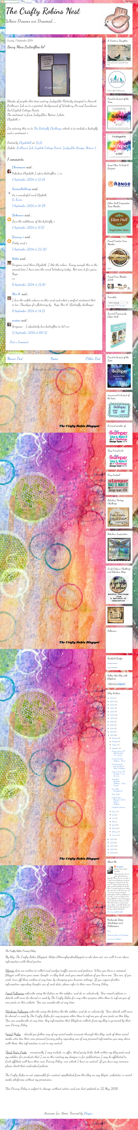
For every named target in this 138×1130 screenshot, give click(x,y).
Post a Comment (19, 342)
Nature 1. (91, 148)
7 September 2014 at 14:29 (28, 206)
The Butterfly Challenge (48, 128)
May (113, 822)
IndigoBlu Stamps (73, 148)
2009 (112, 853)
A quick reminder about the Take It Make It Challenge (118, 766)
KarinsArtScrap (21, 189)
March (114, 828)
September (115, 748)
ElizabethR (119, 867)
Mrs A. (16, 294)
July (113, 815)
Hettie (15, 259)
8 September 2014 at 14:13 (28, 311)
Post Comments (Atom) (62, 369)
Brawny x (18, 237)
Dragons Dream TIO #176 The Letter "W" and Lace (118, 753)
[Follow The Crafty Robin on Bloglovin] (116, 685)
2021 (112, 712)
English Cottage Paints (48, 148)
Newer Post (15, 358)
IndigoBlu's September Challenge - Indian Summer (119, 782)
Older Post (93, 358)
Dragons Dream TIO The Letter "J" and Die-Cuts (118, 774)
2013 (112, 839)
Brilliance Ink (25, 148)
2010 (112, 849)
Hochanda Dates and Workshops (117, 935)
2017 (112, 725)
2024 (112, 701)
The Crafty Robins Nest (42, 11)
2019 (112, 718)
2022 (112, 708)
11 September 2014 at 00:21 (29, 333)
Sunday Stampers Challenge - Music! (118, 760)
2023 (112, 705)
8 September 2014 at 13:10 (28, 285)
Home (54, 358)
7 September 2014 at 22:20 (29, 249)
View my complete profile (115, 912)
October (114, 745)
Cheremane (18, 167)
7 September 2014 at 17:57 (28, 227)
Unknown (18, 215)
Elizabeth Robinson (112, 663)
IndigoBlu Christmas (118, 807)
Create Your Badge (112, 667)
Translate (122, 305)
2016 (112, 728)
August (114, 811)
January (115, 835)
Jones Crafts (116, 794)
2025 (112, 698)
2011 (112, 846)
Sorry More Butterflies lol (117, 790)
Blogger (88, 1113)
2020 (112, 715)
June (113, 818)
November (115, 741)
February (115, 832)
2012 (112, 843)
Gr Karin (17, 199)
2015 (112, 732)
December (115, 738)
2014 (112, 735)
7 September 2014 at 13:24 (28, 179)
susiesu (16, 320)
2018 (112, 722)
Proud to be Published (114, 939)
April (114, 825)
